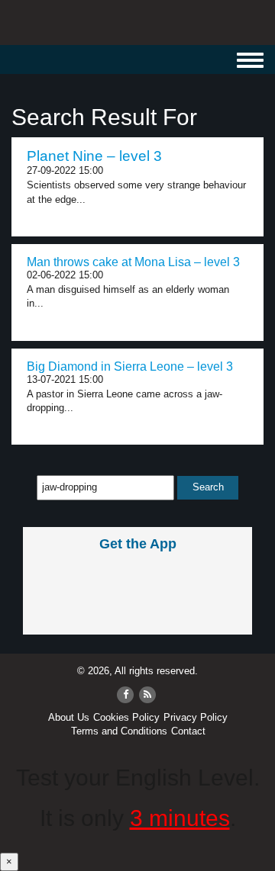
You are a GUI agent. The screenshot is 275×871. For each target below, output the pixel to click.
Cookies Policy (126, 717)
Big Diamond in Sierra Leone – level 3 (130, 366)
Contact (188, 731)
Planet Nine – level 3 (94, 156)
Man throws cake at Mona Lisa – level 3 (133, 262)
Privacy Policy (195, 717)
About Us (68, 717)
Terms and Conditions (119, 731)
